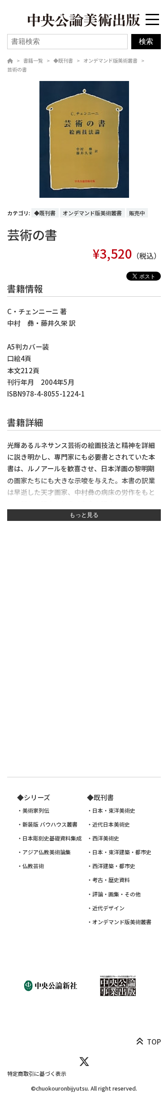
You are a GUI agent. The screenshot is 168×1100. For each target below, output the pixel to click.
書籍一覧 (33, 60)
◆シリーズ (33, 797)
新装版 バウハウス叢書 (50, 824)
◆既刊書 (63, 60)
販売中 (137, 213)
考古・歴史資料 (111, 879)
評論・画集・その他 (116, 894)
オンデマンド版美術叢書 (110, 60)
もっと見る (84, 515)
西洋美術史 (105, 838)
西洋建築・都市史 (113, 866)
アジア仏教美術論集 (46, 852)
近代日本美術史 (111, 824)
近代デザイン (108, 908)
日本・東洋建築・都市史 (121, 852)
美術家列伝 (35, 810)
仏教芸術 (33, 866)
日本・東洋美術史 (113, 810)
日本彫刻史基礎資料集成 (52, 838)
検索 (146, 41)
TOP (154, 1041)
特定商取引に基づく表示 (36, 1073)
